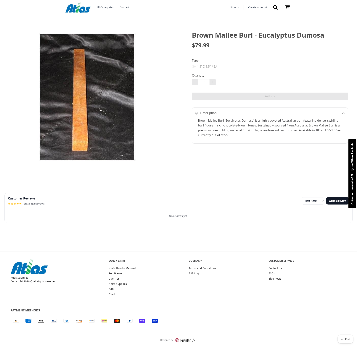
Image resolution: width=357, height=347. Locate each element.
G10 (111, 289)
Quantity (198, 75)
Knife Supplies (118, 284)
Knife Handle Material (122, 268)
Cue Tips (114, 278)
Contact (124, 7)
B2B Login (195, 273)
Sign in (234, 7)
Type (195, 60)
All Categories (105, 7)
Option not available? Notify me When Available (352, 174)
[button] (275, 7)
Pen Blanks (115, 273)
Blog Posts (274, 278)
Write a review (337, 200)
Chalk (112, 294)
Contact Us (275, 268)
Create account (257, 7)
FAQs (271, 273)
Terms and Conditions (202, 268)
